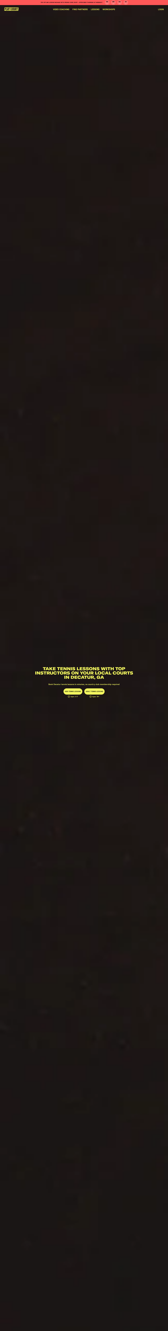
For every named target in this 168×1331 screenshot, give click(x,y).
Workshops (109, 9)
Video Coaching (61, 9)
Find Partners (80, 9)
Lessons (95, 9)
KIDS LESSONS (73, 691)
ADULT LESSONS (94, 691)
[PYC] (27, 9)
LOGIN (161, 9)
